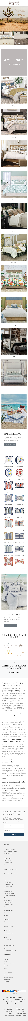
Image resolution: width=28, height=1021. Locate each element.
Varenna (14, 294)
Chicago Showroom (9, 924)
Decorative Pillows (9, 886)
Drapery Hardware (9, 893)
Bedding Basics (8, 900)
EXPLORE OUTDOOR (10, 444)
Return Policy (7, 975)
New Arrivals (7, 882)
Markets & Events (8, 926)
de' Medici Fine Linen (9, 849)
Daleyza (14, 106)
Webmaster (7, 979)
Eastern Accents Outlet (10, 869)
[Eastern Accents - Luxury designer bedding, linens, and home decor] (14, 2)
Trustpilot (14, 993)
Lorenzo (14, 231)
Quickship (6, 906)
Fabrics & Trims (8, 902)
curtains (8, 707)
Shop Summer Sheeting (10, 625)
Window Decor (8, 891)
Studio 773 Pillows (9, 853)
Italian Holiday (12, 434)
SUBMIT (14, 834)
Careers (6, 968)
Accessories (7, 889)
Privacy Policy (11, 820)
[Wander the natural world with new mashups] (14, 45)
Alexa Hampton (8, 865)
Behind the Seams (9, 939)
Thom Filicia (7, 860)
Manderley (14, 262)
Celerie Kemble (8, 862)
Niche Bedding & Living (10, 851)
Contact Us (7, 915)
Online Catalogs (8, 933)
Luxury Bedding (8, 884)
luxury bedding (15, 690)
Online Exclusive (8, 904)
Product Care (7, 957)
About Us (6, 913)
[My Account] (24, 3)
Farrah (14, 200)
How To (6, 959)
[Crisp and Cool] (14, 609)
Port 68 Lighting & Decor (11, 874)
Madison (14, 388)
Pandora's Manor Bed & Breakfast (13, 876)
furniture (19, 707)
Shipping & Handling (9, 972)
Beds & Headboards (9, 895)
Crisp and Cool (12, 615)
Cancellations (7, 966)
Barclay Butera (8, 858)
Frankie (14, 325)
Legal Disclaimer (8, 977)
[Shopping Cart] (25, 3)
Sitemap (6, 981)
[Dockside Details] (14, 429)
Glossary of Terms (9, 963)
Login (5, 948)
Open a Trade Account (10, 950)
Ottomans (7, 898)
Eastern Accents (8, 847)
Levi (14, 168)
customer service (6, 767)
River (14, 356)
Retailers (6, 922)
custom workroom (7, 790)
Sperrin (14, 137)
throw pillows (5, 722)
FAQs (5, 961)
